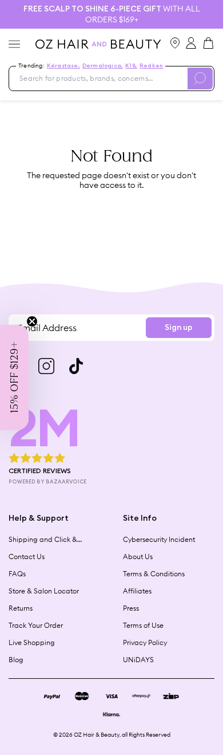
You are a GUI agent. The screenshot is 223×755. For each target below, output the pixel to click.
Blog (16, 659)
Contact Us (27, 556)
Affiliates (137, 591)
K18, (131, 66)
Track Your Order (36, 625)
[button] (14, 377)
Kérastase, (63, 66)
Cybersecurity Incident (159, 539)
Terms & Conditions (154, 573)
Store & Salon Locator (44, 591)
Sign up (179, 328)
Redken (151, 66)
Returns (21, 608)
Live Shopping (32, 642)
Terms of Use (143, 625)
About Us (138, 556)
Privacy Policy (145, 642)
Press (131, 608)
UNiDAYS (138, 659)
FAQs (17, 573)
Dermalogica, (102, 66)
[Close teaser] (32, 321)
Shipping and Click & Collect (43, 539)
